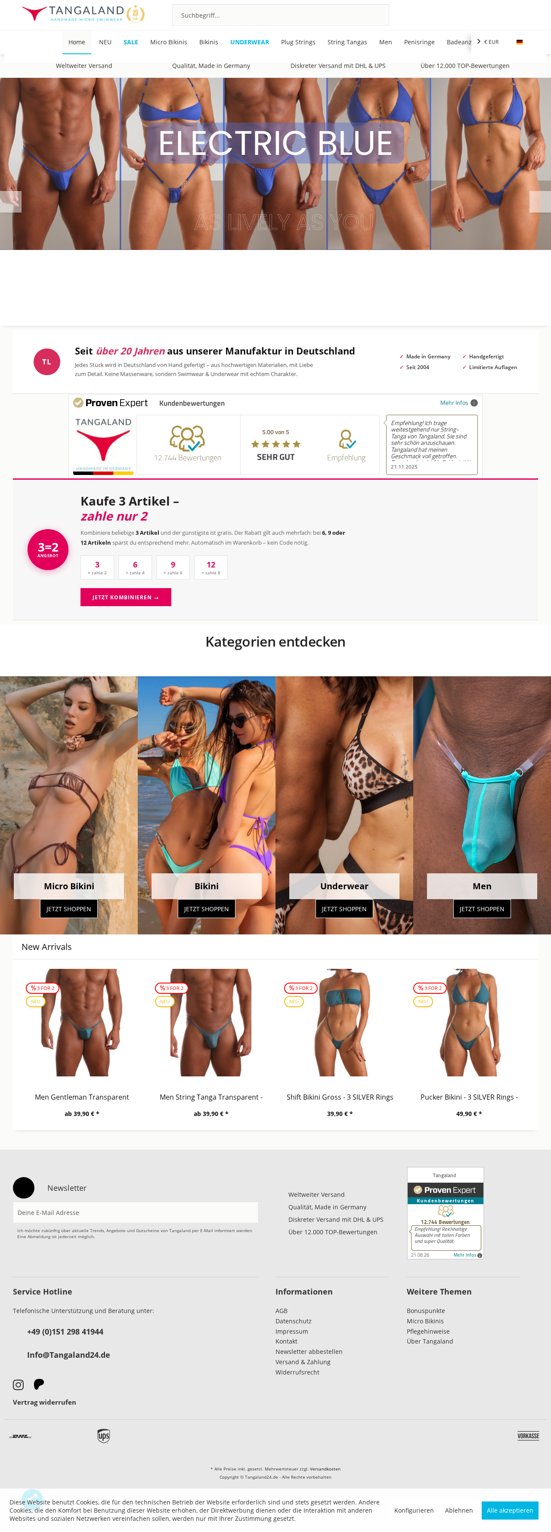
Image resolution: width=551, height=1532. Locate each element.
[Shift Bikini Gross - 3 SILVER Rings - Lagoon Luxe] (340, 1022)
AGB (282, 1311)
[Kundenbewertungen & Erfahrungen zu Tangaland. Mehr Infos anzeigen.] (445, 1213)
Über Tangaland (430, 1341)
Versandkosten (325, 1469)
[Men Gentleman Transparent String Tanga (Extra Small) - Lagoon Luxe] (82, 1022)
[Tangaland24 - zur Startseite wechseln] (83, 15)
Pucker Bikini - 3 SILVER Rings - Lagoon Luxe (469, 1097)
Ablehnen (459, 1510)
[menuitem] (280, 15)
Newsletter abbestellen (309, 1351)
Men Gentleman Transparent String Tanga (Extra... (82, 1097)
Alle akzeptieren (510, 1510)
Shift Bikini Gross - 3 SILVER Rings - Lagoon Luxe (340, 1097)
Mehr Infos (454, 402)
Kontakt (286, 1341)
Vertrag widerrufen (44, 1402)
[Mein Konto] (501, 14)
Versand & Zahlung (303, 1362)
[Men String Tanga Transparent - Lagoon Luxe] (211, 1022)
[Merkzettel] (477, 14)
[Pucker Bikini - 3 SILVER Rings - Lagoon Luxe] (469, 1022)
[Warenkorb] (524, 14)
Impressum (292, 1331)
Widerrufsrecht (297, 1372)
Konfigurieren (414, 1510)
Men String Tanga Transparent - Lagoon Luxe (211, 1097)
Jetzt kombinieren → (126, 597)
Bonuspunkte (426, 1311)
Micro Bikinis (425, 1321)
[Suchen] (371, 15)
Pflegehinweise (428, 1331)
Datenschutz (294, 1321)
